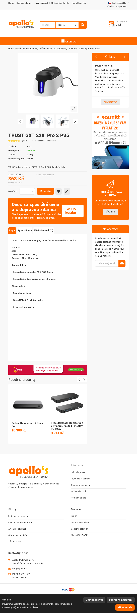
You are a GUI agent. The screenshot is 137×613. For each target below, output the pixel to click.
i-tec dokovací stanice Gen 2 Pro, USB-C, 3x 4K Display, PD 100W (67, 426)
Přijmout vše (125, 607)
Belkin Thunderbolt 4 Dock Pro (27, 424)
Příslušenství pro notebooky (53, 48)
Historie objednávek (80, 522)
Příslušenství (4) (43, 230)
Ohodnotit (51, 140)
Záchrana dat (14, 541)
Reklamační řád (78, 491)
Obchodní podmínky (60, 3)
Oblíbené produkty (79, 528)
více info (110, 211)
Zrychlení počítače (17, 528)
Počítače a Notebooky (27, 48)
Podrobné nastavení (120, 599)
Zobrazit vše (110, 102)
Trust (29, 146)
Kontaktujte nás (79, 3)
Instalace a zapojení (18, 516)
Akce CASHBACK (79, 535)
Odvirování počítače (17, 535)
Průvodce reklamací (80, 478)
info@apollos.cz (20, 568)
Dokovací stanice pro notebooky (84, 48)
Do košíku (45, 191)
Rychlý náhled (27, 399)
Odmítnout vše (94, 599)
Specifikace (24, 230)
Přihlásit (110, 6)
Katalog (70, 41)
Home (11, 3)
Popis (12, 230)
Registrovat (121, 6)
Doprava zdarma (24, 3)
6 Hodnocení (38, 140)
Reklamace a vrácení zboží (21, 522)
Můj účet (75, 516)
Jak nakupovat (41, 3)
